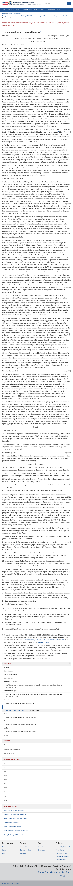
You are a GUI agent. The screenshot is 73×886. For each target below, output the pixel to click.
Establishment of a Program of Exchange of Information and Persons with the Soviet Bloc (34, 686)
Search (4, 850)
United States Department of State (54, 872)
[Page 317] (67, 371)
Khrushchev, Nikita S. (10, 745)
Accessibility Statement (63, 847)
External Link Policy (61, 853)
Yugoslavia (7, 707)
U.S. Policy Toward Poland (20, 703)
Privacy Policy (60, 850)
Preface (6, 667)
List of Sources (8, 671)
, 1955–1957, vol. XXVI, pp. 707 (39, 640)
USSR (5, 800)
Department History (26, 850)
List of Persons (8, 678)
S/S (5, 796)
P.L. (5, 792)
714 (57, 640)
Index (6, 735)
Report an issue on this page (10, 883)
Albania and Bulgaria (10, 691)
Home (4, 847)
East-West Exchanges (10, 681)
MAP (5, 775)
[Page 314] (67, 132)
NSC (5, 784)
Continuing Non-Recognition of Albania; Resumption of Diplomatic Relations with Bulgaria (34, 695)
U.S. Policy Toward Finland (21, 717)
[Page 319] (67, 542)
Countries (23, 853)
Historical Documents (26, 847)
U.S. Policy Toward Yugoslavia (22, 710)
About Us (40, 847)
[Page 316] (67, 287)
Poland (6, 700)
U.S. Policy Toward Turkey (21, 731)
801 (62, 640)
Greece (6, 721)
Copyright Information (62, 856)
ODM (5, 788)
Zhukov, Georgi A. (9, 753)
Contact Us (41, 850)
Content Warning (61, 859)
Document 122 (43, 642)
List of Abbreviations (10, 674)
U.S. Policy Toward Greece (21, 724)
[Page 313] (67, 51)
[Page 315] (67, 204)
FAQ (3, 853)
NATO (5, 780)
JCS (5, 771)
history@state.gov (65, 876)
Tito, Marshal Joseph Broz (12, 749)
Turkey (6, 728)
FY (4, 767)
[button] (13, 10)
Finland (6, 714)
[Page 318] (67, 453)
